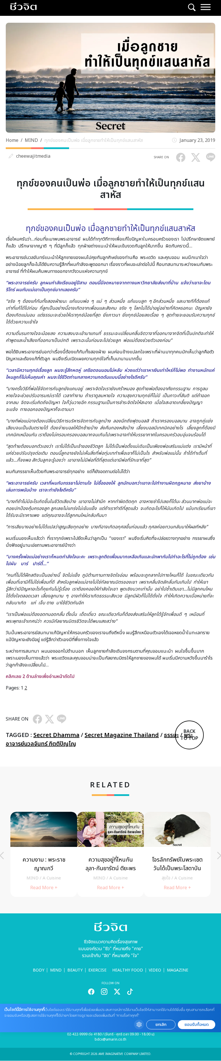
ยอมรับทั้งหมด (196, 1025)
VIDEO (155, 970)
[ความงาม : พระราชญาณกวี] (43, 854)
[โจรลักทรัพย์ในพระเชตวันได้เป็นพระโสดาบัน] (177, 854)
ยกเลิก (160, 1025)
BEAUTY (75, 970)
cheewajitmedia (33, 156)
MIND (31, 140)
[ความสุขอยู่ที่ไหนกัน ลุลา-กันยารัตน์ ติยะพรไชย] (110, 854)
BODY (38, 970)
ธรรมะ (171, 735)
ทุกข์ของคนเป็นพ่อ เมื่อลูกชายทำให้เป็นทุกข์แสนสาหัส (93, 140)
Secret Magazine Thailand (122, 735)
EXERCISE (97, 970)
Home (12, 140)
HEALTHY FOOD (127, 970)
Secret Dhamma (56, 735)
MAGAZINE (177, 970)
